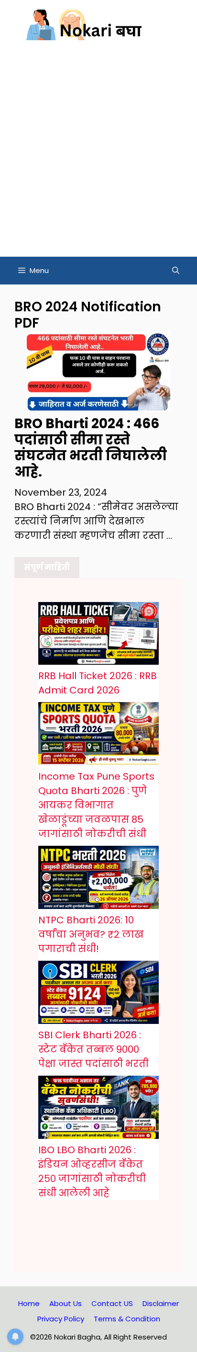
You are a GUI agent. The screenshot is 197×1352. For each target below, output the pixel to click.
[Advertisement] (98, 153)
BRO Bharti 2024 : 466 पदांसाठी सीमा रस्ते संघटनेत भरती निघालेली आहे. (90, 447)
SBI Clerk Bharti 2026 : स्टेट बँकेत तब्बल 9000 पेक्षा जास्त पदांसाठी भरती (93, 1049)
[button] (175, 270)
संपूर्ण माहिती (47, 567)
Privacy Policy (60, 1319)
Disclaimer (160, 1303)
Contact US (112, 1303)
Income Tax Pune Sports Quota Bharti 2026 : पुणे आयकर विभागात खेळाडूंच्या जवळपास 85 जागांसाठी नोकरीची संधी (96, 805)
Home (29, 1303)
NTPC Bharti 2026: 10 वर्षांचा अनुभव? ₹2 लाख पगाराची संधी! (91, 934)
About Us (65, 1303)
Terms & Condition (127, 1319)
